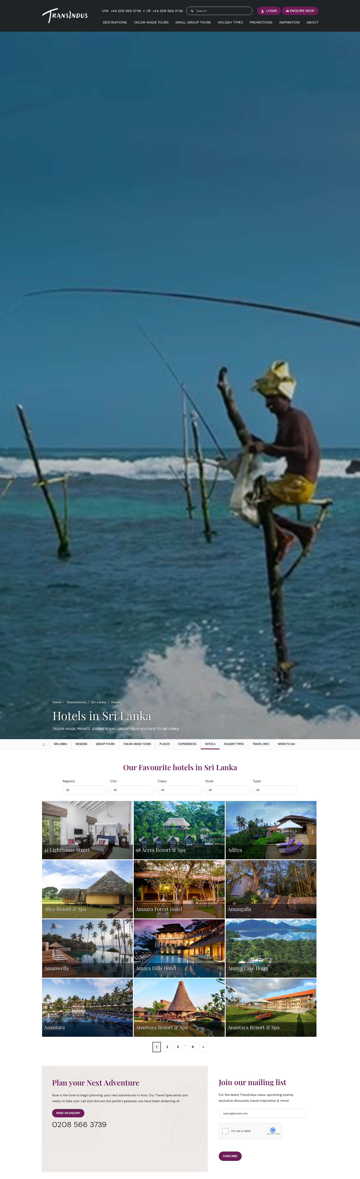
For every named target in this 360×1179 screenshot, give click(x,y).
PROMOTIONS (261, 22)
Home (56, 702)
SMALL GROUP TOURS (193, 22)
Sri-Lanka (98, 702)
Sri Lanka (60, 744)
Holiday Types (234, 744)
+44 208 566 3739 (126, 11)
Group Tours (105, 744)
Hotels (116, 702)
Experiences (187, 744)
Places (165, 744)
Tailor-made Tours (137, 744)
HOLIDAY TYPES (230, 22)
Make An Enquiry (68, 1113)
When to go (286, 744)
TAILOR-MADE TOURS (151, 22)
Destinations (76, 702)
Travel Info (260, 744)
